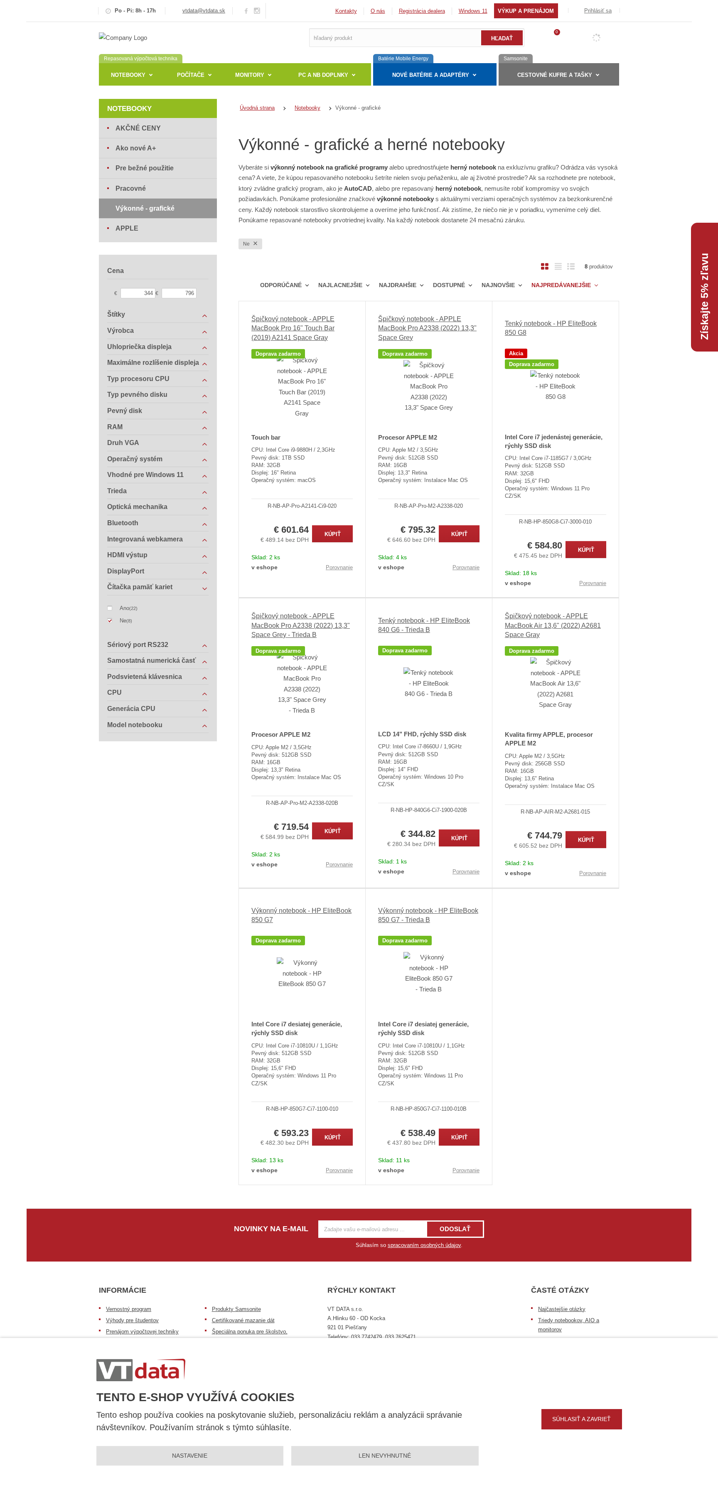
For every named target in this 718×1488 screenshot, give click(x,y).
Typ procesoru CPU (138, 378)
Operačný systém (134, 458)
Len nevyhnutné (385, 1455)
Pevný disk (124, 410)
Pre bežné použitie (145, 168)
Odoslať (455, 1228)
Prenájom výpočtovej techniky (142, 1331)
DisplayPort (125, 571)
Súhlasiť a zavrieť (581, 1419)
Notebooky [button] (128, 75)
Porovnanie (339, 567)
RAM (115, 426)
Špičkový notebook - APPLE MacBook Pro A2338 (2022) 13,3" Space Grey (427, 328)
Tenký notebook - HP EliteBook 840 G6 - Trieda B (424, 625)
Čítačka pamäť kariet (139, 586)
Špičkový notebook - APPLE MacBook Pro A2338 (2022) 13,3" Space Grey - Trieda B (300, 625)
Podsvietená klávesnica (144, 676)
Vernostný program (128, 1309)
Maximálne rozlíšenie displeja (153, 362)
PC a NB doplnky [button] (323, 75)
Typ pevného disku (137, 394)
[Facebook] (246, 10)
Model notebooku (134, 724)
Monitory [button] (249, 75)
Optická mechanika (137, 506)
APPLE (127, 228)
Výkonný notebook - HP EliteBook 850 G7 (301, 915)
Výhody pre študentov (132, 1320)
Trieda (117, 490)
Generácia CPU (131, 708)
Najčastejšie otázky (561, 1309)
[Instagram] (257, 11)
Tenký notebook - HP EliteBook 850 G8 (551, 328)
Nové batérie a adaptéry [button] (430, 75)
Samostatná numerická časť (151, 660)
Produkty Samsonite (236, 1309)
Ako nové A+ (136, 148)
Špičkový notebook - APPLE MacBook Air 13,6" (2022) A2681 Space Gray (553, 625)
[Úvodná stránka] (123, 37)
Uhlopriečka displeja (139, 346)
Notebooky (129, 109)
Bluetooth (122, 522)
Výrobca (120, 330)
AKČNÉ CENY (138, 128)
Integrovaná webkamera (145, 539)
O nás (378, 11)
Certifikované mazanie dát (243, 1320)
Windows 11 (473, 11)
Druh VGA (123, 442)
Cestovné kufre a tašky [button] (554, 75)
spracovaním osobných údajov (424, 1245)
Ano (124, 608)
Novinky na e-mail (271, 1229)
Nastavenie (189, 1455)
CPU (114, 692)
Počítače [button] (190, 75)
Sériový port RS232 (137, 644)
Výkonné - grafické (145, 208)
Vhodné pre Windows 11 (145, 474)
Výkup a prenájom (526, 11)
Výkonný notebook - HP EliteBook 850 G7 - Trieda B (428, 915)
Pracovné (131, 188)
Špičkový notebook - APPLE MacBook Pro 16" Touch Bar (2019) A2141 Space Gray (292, 328)
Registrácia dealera (422, 11)
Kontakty (346, 11)
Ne (247, 244)
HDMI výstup (127, 554)
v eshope (264, 567)
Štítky (116, 314)
